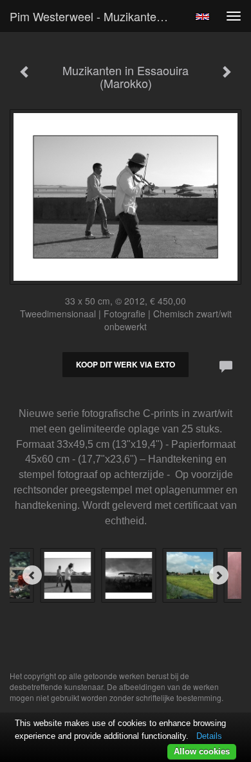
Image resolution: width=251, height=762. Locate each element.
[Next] (218, 575)
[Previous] (32, 575)
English (202, 17)
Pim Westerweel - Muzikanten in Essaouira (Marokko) (96, 16)
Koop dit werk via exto (125, 364)
